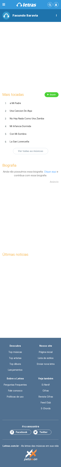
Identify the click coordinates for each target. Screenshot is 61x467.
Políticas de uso (15, 396)
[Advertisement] (30, 56)
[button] (56, 15)
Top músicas (15, 352)
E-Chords (46, 408)
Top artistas (15, 358)
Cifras (46, 390)
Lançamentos (15, 370)
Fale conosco (15, 390)
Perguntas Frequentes (15, 384)
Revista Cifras (46, 396)
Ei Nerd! (46, 384)
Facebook (21, 432)
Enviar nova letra (45, 364)
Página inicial (46, 352)
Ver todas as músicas (30, 151)
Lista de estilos (46, 358)
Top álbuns (15, 364)
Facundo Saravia (25, 15)
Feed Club (46, 402)
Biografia (9, 165)
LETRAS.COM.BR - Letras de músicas (26, 5)
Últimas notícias (15, 254)
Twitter (43, 432)
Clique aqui (50, 171)
